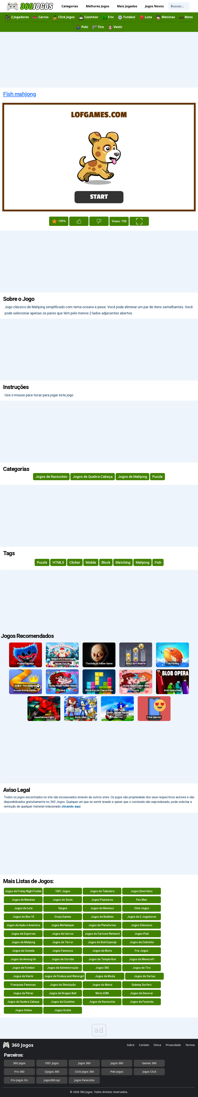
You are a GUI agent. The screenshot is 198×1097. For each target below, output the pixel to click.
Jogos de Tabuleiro (102, 891)
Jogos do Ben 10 (23, 916)
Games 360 (149, 1063)
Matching (123, 562)
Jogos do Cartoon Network (102, 933)
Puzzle (157, 477)
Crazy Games (62, 916)
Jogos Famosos (62, 950)
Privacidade (173, 1045)
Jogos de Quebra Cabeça (93, 477)
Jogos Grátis (62, 1010)
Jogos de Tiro (141, 967)
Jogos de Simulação (63, 984)
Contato (144, 1045)
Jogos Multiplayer (62, 925)
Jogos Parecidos (84, 1080)
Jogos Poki (141, 933)
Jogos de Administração (63, 967)
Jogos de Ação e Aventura (23, 925)
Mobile (91, 562)
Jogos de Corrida (62, 959)
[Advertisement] (99, 60)
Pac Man (141, 899)
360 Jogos (19, 1063)
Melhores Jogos (97, 6)
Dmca (157, 1045)
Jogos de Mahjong (132, 477)
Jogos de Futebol (23, 967)
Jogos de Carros (62, 933)
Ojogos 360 (52, 1071)
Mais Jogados (127, 6)
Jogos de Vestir (23, 976)
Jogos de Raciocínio (51, 477)
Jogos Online (23, 1010)
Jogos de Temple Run (102, 959)
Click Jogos (141, 908)
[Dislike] (99, 221)
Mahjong (142, 562)
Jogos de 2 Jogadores (141, 916)
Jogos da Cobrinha (142, 942)
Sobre (130, 1045)
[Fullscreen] (139, 221)
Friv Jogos (141, 950)
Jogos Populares (102, 899)
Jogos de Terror (62, 942)
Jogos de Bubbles (102, 916)
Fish (158, 562)
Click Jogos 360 (84, 1071)
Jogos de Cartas (144, 976)
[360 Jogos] (30, 6)
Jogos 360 (102, 967)
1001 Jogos (62, 891)
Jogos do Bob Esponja (102, 942)
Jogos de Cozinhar (63, 1001)
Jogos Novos (154, 6)
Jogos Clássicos (141, 925)
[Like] (79, 221)
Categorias (69, 6)
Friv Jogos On (19, 1080)
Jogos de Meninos (102, 908)
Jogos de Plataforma (102, 925)
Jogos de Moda (105, 976)
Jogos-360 (117, 1063)
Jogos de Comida (23, 950)
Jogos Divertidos (142, 891)
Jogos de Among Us (23, 959)
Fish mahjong (19, 94)
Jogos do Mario (102, 984)
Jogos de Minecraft (141, 959)
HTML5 (58, 562)
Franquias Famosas (23, 984)
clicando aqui (70, 806)
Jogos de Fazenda (142, 1001)
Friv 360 (19, 1071)
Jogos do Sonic (63, 899)
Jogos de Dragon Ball (62, 993)
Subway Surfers (141, 984)
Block (106, 562)
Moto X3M (102, 993)
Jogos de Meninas (23, 899)
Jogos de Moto (102, 950)
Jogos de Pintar (23, 993)
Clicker (74, 562)
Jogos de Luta (23, 908)
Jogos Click (149, 1071)
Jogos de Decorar (141, 993)
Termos (190, 1045)
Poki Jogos (116, 1071)
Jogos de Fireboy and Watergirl (64, 976)
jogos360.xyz (52, 1080)
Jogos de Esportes (23, 933)
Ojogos (62, 908)
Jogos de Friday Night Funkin (23, 891)
